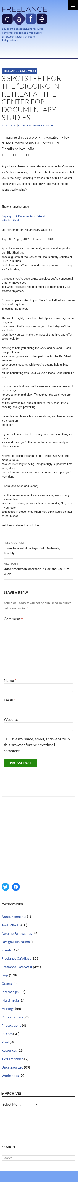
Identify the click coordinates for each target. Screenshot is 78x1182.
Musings (8, 1009)
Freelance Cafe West (19, 70)
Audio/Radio (11, 925)
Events (7, 950)
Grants (7, 983)
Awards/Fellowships (17, 933)
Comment (13, 618)
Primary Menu (73, 5)
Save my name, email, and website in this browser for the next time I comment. (37, 745)
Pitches (7, 1033)
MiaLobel (24, 125)
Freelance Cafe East (16, 958)
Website (11, 719)
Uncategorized (12, 1067)
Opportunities (12, 1017)
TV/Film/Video (13, 1059)
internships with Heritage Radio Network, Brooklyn (32, 548)
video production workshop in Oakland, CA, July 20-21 (36, 569)
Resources (9, 1050)
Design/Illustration (16, 942)
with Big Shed (10, 220)
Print (5, 1042)
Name (10, 680)
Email (9, 699)
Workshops (10, 1075)
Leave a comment (45, 125)
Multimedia (10, 1000)
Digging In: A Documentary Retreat (23, 216)
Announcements (14, 916)
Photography (11, 1025)
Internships (10, 992)
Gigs (5, 975)
